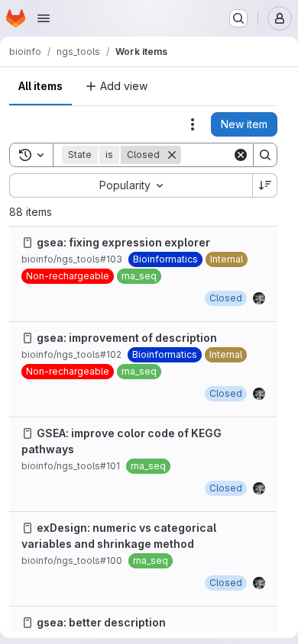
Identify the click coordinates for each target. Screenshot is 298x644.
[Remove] (172, 155)
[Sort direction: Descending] (265, 185)
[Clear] (241, 155)
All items (40, 85)
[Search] (265, 155)
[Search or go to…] (238, 18)
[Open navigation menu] (43, 18)
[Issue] (27, 243)
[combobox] (130, 185)
